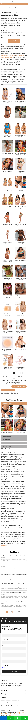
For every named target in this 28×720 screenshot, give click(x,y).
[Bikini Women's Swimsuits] (20, 235)
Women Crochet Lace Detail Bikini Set (7, 189)
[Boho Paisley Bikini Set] (20, 199)
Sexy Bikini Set (7, 119)
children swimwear (6, 57)
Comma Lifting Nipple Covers (20, 314)
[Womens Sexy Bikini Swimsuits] (20, 271)
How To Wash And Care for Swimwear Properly (13, 583)
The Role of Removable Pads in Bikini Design (12, 565)
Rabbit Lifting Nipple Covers (20, 350)
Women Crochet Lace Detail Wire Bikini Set (20, 136)
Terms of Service (18, 713)
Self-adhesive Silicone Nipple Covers (7, 314)
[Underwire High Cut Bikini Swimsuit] (20, 217)
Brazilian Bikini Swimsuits (7, 296)
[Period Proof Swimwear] (20, 182)
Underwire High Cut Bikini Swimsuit (20, 225)
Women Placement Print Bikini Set (8, 261)
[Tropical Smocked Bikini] (20, 164)
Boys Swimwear (7, 443)
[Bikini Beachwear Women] (7, 271)
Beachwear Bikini (20, 119)
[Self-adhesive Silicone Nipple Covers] (7, 306)
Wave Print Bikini (7, 171)
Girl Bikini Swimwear (7, 153)
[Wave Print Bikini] (20, 425)
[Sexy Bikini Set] (7, 112)
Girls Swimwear (7, 439)
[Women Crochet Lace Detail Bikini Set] (7, 182)
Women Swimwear (8, 403)
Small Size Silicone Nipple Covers (7, 332)
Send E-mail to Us (8, 390)
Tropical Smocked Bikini (20, 172)
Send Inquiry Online (19, 386)
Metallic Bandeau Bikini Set (7, 243)
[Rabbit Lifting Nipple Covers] (20, 342)
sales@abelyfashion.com (12, 700)
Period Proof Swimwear (20, 189)
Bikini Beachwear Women (7, 278)
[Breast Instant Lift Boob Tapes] (20, 360)
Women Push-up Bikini (7, 102)
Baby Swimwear (7, 446)
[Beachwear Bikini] (20, 112)
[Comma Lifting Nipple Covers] (20, 306)
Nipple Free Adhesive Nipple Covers (7, 350)
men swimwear (20, 55)
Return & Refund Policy (7, 713)
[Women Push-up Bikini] (7, 94)
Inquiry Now (14, 40)
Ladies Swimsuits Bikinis (20, 296)
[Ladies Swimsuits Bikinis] (20, 289)
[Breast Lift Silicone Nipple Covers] (20, 324)
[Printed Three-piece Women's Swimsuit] (7, 425)
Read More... (4, 545)
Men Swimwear (7, 436)
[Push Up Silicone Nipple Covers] (7, 360)
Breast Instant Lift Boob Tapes (20, 368)
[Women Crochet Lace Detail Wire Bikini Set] (20, 128)
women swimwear (10, 55)
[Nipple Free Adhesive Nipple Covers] (7, 342)
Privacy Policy (20, 712)
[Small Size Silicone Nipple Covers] (7, 324)
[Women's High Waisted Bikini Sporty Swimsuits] (7, 128)
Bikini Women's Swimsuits (20, 243)
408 (19, 611)
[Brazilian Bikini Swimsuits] (7, 289)
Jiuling (9, 715)
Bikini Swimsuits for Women (20, 102)
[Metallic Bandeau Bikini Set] (7, 235)
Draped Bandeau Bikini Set (7, 225)
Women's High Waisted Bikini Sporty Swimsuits (7, 136)
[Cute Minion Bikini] (7, 199)
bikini (3, 55)
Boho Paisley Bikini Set (20, 207)
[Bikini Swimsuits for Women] (20, 94)
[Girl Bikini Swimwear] (7, 146)
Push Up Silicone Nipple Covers (7, 368)
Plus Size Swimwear (20, 260)
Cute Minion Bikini (7, 207)
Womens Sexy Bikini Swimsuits (20, 278)
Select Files (5, 667)
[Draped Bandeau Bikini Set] (7, 217)
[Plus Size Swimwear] (20, 253)
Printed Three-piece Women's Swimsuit (20, 154)
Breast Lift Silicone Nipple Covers (20, 332)
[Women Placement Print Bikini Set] (7, 253)
